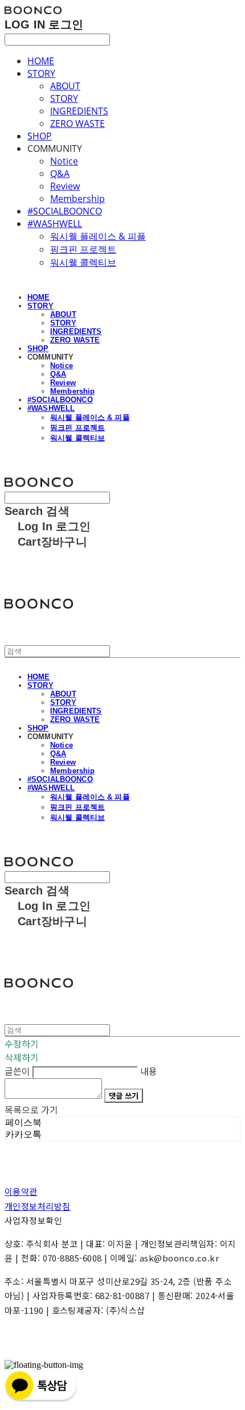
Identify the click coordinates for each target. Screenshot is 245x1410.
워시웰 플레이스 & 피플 (98, 236)
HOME (40, 61)
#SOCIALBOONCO (64, 211)
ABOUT (65, 86)
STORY (41, 73)
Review (65, 186)
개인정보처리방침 (38, 1206)
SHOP (39, 136)
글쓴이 (17, 1071)
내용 (148, 1071)
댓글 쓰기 (123, 1095)
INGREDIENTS (79, 111)
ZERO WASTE (77, 123)
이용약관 (21, 1191)
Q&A (60, 173)
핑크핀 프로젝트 (83, 249)
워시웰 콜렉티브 (83, 262)
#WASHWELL (54, 223)
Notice (64, 161)
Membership (77, 198)
